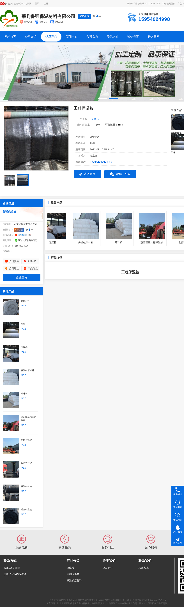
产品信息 (33, 268)
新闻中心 (71, 36)
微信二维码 (123, 173)
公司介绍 (30, 36)
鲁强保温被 (9, 211)
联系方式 (112, 36)
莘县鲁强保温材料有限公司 (48, 16)
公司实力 (92, 36)
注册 (46, 3)
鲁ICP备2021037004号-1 (154, 600)
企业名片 (21, 277)
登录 (37, 3)
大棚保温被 (73, 574)
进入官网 (153, 36)
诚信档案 (133, 36)
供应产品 (51, 36)
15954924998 (101, 162)
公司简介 (108, 567)
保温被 (70, 567)
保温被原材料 (74, 580)
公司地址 (14, 268)
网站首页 (10, 36)
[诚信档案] (32, 240)
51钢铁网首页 (168, 3)
